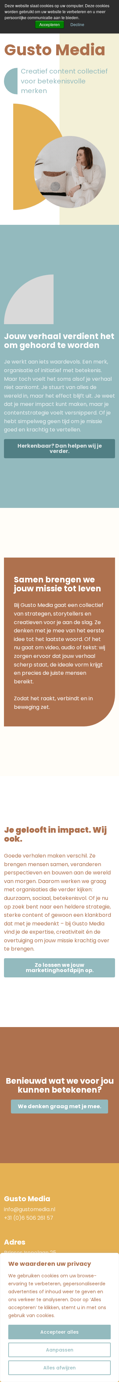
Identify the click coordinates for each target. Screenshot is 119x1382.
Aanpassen (59, 1350)
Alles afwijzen (59, 1367)
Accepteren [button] (49, 24)
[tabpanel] (59, 157)
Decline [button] (77, 24)
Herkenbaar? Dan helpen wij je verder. (60, 448)
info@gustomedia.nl (29, 1209)
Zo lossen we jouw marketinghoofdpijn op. (60, 967)
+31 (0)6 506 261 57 (28, 1218)
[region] (59, 1317)
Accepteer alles (59, 1332)
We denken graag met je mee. (59, 1106)
